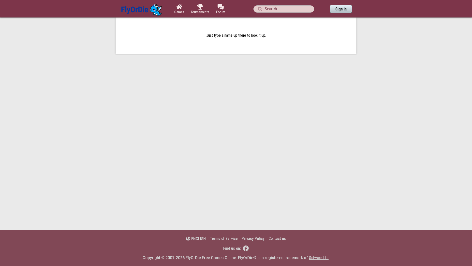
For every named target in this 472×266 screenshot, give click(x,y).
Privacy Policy (253, 238)
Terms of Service (224, 238)
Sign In (341, 9)
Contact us (277, 238)
